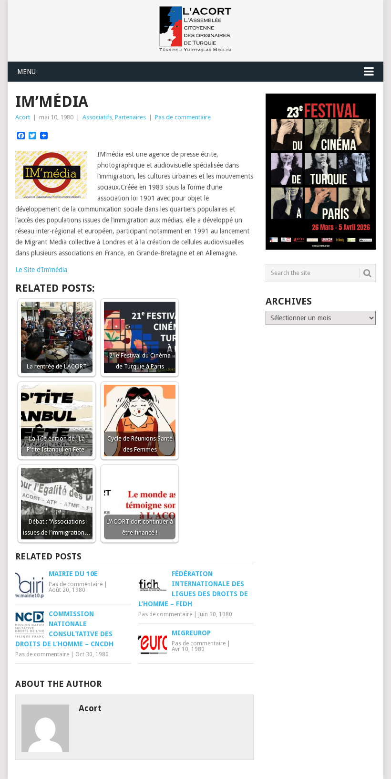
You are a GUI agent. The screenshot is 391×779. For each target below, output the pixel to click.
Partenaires (130, 117)
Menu (26, 71)
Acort (22, 117)
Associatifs (97, 117)
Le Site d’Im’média (41, 270)
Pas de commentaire (183, 117)
